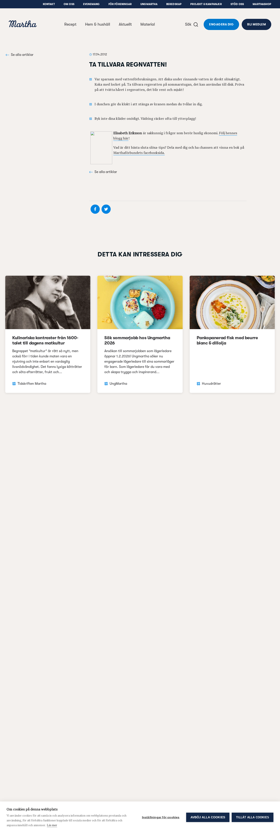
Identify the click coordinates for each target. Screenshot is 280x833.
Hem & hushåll (97, 24)
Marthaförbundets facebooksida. (139, 152)
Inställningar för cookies (161, 817)
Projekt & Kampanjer (206, 4)
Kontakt (49, 4)
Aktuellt (125, 24)
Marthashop (262, 4)
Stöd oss (237, 4)
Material (147, 24)
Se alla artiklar (22, 55)
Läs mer (52, 825)
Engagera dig (221, 24)
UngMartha (149, 4)
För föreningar (120, 4)
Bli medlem (256, 24)
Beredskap (174, 4)
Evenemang (91, 4)
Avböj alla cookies (208, 817)
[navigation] (23, 24)
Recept (70, 24)
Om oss (69, 4)
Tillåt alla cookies (252, 817)
